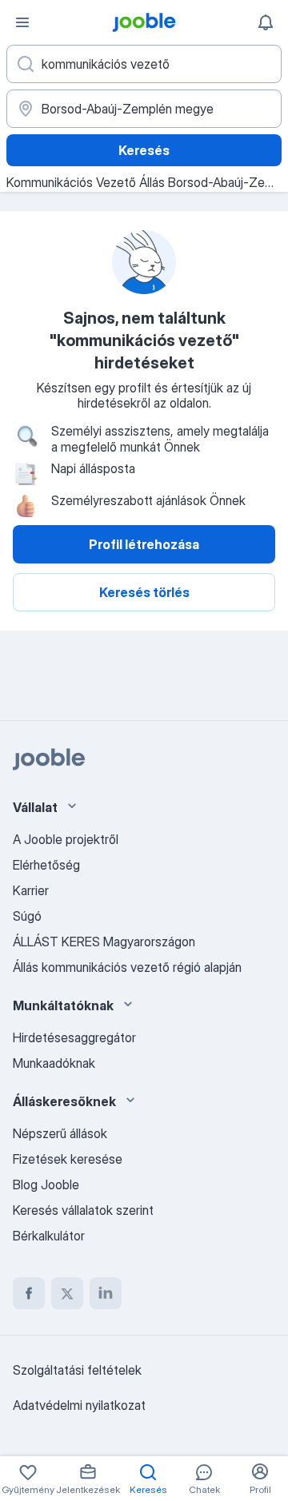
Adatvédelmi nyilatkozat (79, 1405)
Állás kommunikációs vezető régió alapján (127, 967)
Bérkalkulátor (49, 1236)
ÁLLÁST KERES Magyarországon (104, 942)
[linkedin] (106, 1293)
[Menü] (22, 22)
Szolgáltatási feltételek (77, 1370)
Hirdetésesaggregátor (74, 1037)
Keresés (144, 150)
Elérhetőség (46, 865)
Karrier (31, 890)
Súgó (27, 916)
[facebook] (29, 1293)
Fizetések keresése (67, 1159)
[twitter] (67, 1293)
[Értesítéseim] (265, 22)
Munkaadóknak (54, 1063)
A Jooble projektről (65, 839)
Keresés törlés (144, 592)
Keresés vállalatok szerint (83, 1210)
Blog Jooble (46, 1184)
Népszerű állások (60, 1133)
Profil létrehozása (144, 544)
